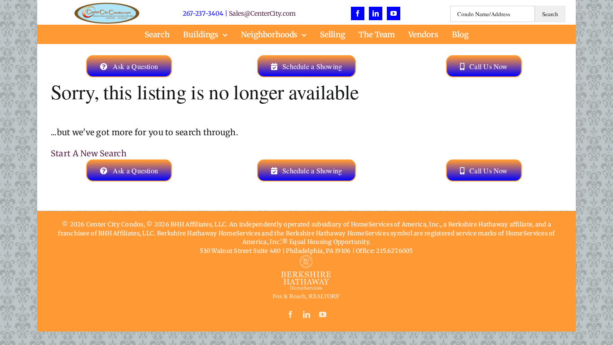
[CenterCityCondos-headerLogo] (106, 6)
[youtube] (393, 13)
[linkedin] (375, 13)
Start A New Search (89, 153)
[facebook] (357, 13)
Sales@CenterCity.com (262, 13)
